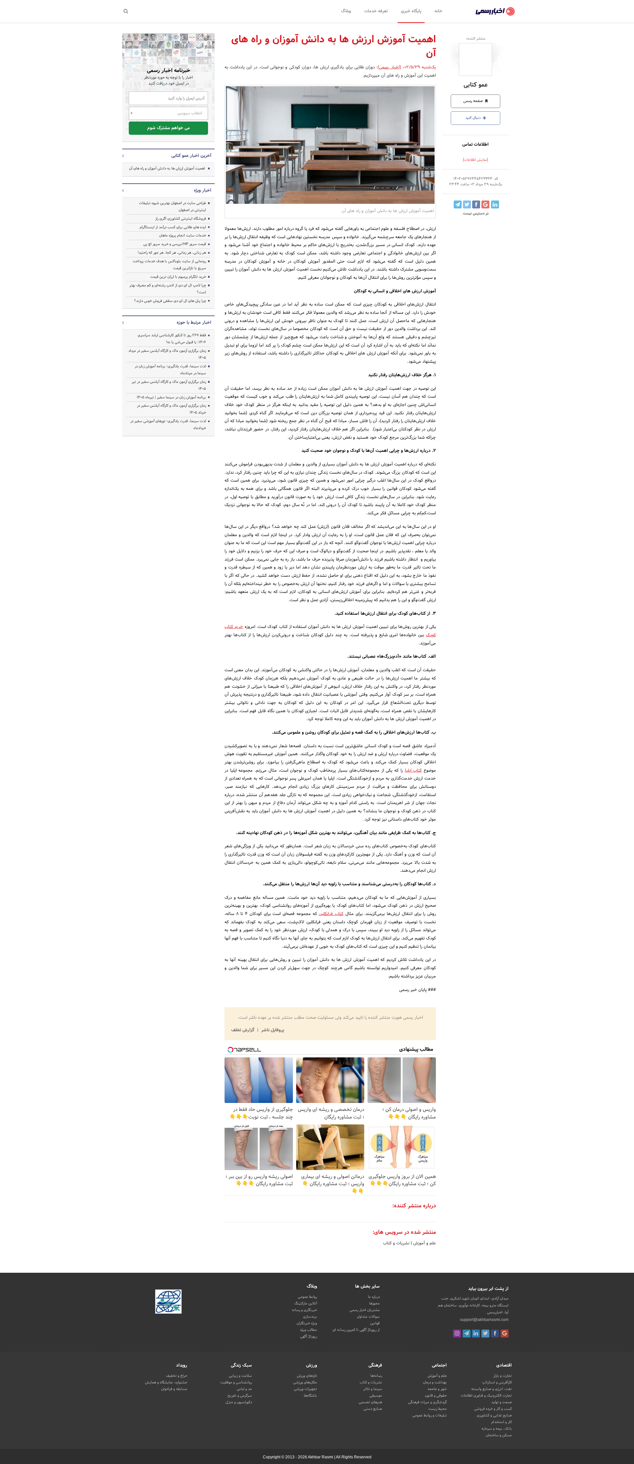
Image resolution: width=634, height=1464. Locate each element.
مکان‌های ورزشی (305, 1382)
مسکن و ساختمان (499, 1435)
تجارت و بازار (502, 1376)
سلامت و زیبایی (240, 1376)
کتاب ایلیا (413, 770)
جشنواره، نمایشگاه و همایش (166, 1382)
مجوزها (374, 1303)
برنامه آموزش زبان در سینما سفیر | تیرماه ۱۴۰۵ (171, 397)
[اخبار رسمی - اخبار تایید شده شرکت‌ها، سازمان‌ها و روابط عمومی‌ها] (495, 11)
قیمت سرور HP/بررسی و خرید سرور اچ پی (174, 244)
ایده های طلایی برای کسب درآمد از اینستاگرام (173, 227)
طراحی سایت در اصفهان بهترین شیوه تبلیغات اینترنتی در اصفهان (172, 206)
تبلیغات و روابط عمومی (429, 1415)
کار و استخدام (501, 1422)
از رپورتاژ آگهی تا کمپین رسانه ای (356, 1330)
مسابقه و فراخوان (174, 1389)
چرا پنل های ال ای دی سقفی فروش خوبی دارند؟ (170, 301)
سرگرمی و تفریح (240, 1396)
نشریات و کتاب (396, 1243)
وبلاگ (346, 11)
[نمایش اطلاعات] (475, 160)
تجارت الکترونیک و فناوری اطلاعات (486, 1396)
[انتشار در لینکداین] (495, 204)
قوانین (375, 1323)
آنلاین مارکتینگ (305, 1303)
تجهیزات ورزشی (305, 1389)
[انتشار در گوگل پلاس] (485, 204)
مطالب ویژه (308, 1330)
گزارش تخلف (243, 1030)
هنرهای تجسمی (370, 1402)
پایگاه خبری (411, 11)
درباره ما (374, 1297)
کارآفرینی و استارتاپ (497, 1382)
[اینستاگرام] (457, 1333)
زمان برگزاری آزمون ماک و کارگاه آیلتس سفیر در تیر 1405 (169, 385)
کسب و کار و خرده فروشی (493, 1409)
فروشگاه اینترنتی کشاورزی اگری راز (180, 219)
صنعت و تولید (501, 1402)
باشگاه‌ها (310, 1396)
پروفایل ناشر (272, 1030)
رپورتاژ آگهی (308, 1336)
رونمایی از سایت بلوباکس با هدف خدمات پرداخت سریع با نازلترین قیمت (169, 264)
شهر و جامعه (437, 1389)
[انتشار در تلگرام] (458, 204)
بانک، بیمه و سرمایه (496, 1429)
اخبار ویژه (202, 190)
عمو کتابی (476, 85)
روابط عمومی (307, 1297)
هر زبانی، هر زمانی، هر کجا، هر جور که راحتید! (172, 253)
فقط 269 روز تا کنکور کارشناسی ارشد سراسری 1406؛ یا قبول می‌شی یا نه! (172, 338)
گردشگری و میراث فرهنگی (427, 1402)
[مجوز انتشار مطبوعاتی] (168, 1302)
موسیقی (376, 1396)
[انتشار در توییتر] (467, 204)
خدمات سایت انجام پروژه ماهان (182, 235)
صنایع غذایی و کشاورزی (494, 1415)
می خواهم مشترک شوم (168, 128)
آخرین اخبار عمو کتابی (191, 156)
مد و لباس (244, 1389)
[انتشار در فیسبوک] (476, 204)
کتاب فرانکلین (331, 914)
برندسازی (310, 1317)
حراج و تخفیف (176, 1376)
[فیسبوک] (495, 1333)
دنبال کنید (473, 118)
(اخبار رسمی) (389, 67)
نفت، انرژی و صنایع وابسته (491, 1389)
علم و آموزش (424, 1243)
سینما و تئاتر (372, 1389)
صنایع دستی (373, 1409)
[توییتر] (485, 1333)
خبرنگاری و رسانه (304, 1310)
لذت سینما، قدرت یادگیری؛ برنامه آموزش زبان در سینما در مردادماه (170, 369)
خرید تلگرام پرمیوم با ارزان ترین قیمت (178, 277)
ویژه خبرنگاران (307, 1323)
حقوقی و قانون (436, 1396)
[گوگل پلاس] (505, 1333)
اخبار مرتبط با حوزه (194, 322)
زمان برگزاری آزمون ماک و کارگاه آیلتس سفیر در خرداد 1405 (171, 409)
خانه (438, 11)
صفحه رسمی (473, 101)
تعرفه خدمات (376, 11)
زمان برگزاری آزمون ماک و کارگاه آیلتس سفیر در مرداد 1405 (167, 354)
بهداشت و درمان (435, 1382)
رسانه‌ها (376, 1376)
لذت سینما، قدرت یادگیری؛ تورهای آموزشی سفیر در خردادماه (168, 424)
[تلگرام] (467, 1333)
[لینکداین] (476, 1333)
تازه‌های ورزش (307, 1376)
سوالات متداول (368, 1317)
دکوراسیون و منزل (239, 1402)
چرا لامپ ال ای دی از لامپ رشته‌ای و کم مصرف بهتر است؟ (167, 288)
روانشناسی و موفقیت (236, 1382)
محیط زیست (437, 1409)
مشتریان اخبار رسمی (365, 1310)
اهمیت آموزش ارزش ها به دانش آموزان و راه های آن (167, 168)
